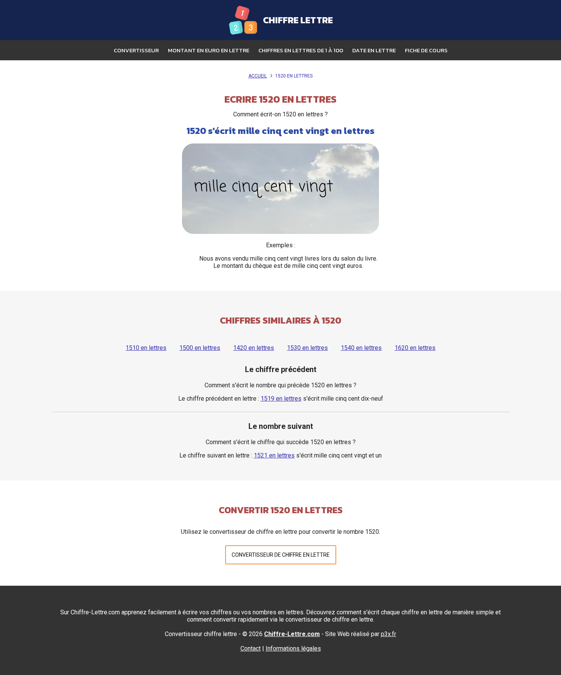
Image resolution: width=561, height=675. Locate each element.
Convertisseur (136, 50)
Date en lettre (374, 50)
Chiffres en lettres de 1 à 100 (300, 50)
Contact (250, 648)
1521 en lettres (274, 455)
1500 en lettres (199, 347)
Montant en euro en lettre (208, 50)
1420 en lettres (253, 347)
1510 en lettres (146, 347)
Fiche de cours (426, 50)
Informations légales (293, 648)
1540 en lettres (361, 347)
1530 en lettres (307, 347)
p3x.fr (388, 634)
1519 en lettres (281, 398)
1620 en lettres (415, 347)
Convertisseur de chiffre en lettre (281, 555)
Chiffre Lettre (298, 20)
